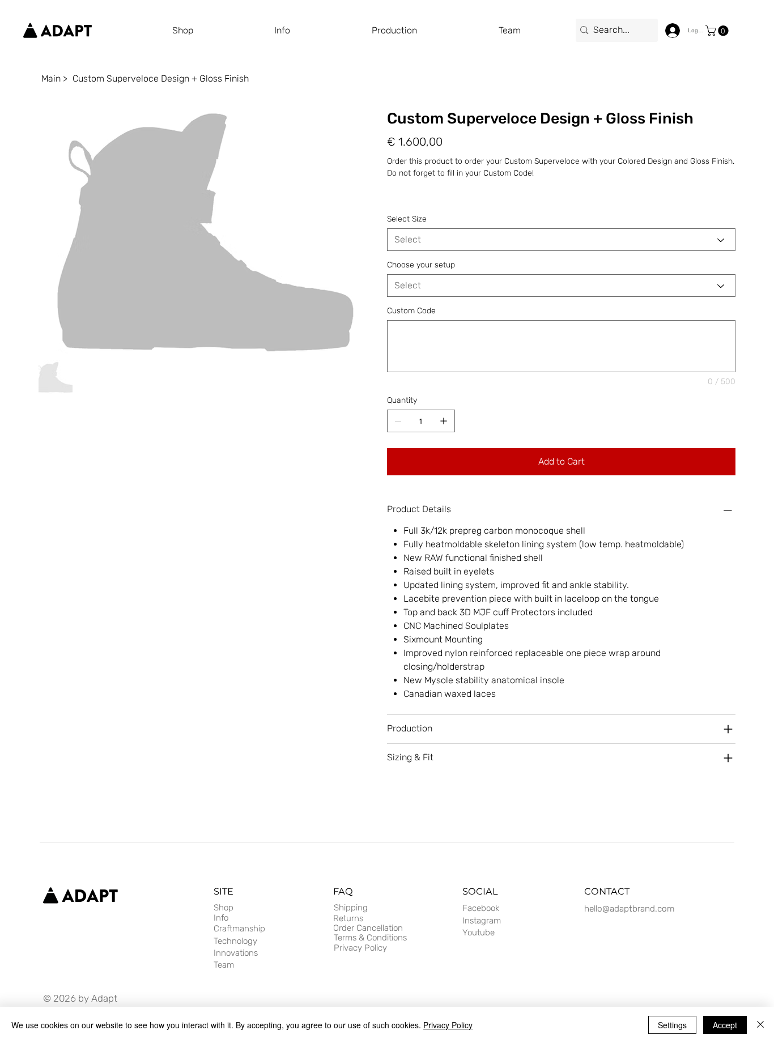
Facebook (480, 908)
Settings (672, 1025)
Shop (223, 907)
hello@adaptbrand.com (629, 909)
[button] (435, 30)
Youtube (478, 932)
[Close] (760, 1025)
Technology (235, 941)
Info (221, 918)
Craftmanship (239, 928)
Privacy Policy (360, 948)
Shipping (351, 907)
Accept (725, 1025)
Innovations (236, 953)
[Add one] (443, 421)
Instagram (481, 921)
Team (224, 965)
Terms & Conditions (370, 938)
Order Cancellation (368, 928)
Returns (348, 918)
